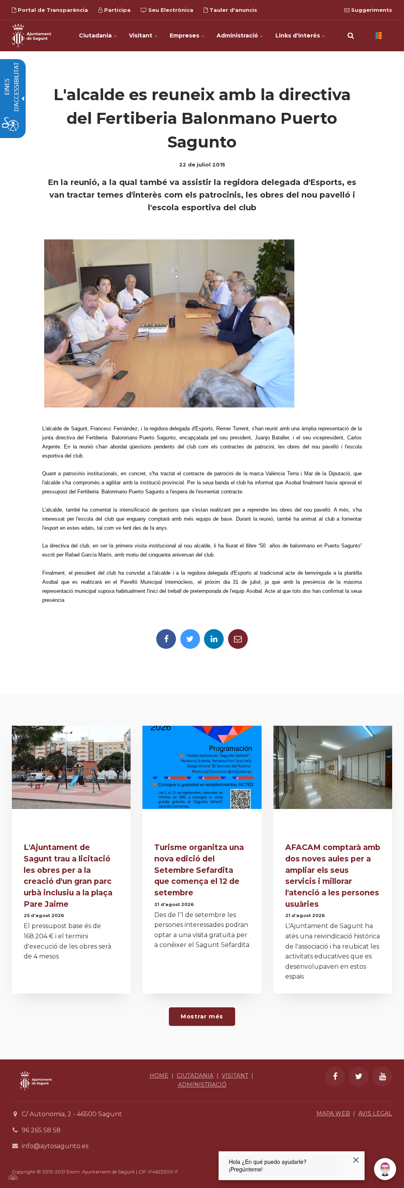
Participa (117, 10)
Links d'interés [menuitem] (298, 35)
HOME (159, 1075)
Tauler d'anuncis (232, 10)
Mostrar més (202, 1016)
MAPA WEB (333, 1113)
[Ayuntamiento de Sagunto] (36, 1096)
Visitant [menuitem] (141, 35)
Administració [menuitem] (238, 35)
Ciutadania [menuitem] (96, 35)
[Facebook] (166, 639)
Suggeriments (371, 10)
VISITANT (235, 1075)
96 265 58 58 (41, 1130)
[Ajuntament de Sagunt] (31, 35)
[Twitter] (190, 639)
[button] (351, 35)
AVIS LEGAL (375, 1113)
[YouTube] (382, 1076)
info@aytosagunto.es (55, 1146)
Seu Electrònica (170, 10)
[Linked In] (214, 639)
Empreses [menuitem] (185, 35)
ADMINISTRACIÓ (202, 1084)
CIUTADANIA (195, 1075)
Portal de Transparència (52, 10)
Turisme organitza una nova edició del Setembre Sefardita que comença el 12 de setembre (199, 869)
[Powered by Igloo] (12, 1177)
